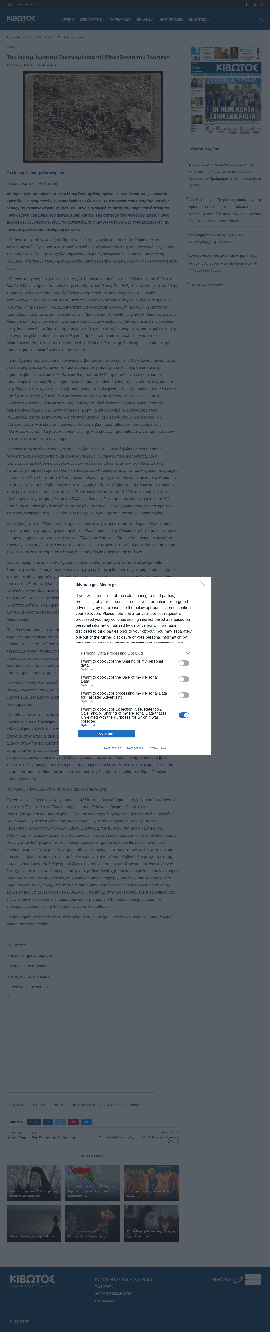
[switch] (184, 663)
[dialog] (135, 666)
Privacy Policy (157, 747)
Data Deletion (112, 747)
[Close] (203, 584)
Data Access (135, 747)
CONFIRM (106, 733)
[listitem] (135, 653)
